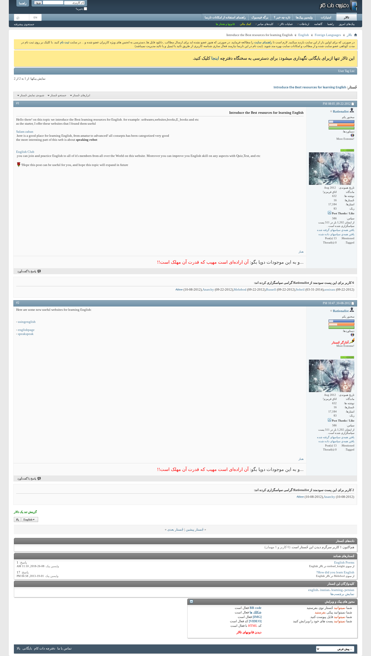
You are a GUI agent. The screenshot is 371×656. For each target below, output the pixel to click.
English (303, 35)
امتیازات (326, 17)
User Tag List (346, 71)
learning (337, 590)
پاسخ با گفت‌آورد (26, 271)
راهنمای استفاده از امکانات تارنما (225, 17)
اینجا (215, 58)
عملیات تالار (286, 23)
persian (349, 590)
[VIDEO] (255, 621)
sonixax (329, 289)
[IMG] (257, 617)
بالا (17, 519)
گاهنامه (318, 23)
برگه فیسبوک (259, 17)
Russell (271, 289)
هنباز (301, 251)
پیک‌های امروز (347, 23)
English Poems (344, 562)
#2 (17, 302)
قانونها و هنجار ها (225, 23)
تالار (346, 17)
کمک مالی (245, 23)
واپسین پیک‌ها (304, 17)
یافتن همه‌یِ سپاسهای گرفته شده (335, 229)
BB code (255, 608)
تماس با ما (64, 648)
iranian (325, 590)
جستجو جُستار (58, 95)
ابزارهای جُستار (81, 95)
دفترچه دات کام (44, 648)
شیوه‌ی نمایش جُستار (32, 95)
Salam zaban (24, 131)
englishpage (26, 330)
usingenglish (27, 322)
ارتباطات (304, 23)
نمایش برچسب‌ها (342, 594)
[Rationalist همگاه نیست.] (331, 168)
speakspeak (26, 334)
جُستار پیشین (195, 529)
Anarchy (208, 289)
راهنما (22, 3)
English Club (25, 152)
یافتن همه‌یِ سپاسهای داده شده (336, 234)
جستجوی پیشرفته (24, 24)
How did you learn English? (335, 572)
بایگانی (27, 648)
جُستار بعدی (175, 529)
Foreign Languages (328, 35)
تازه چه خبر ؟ (282, 17)
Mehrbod (240, 289)
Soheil (300, 289)
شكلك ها (255, 612)
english (313, 590)
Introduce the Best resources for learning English (310, 87)
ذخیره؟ (80, 9)
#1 (17, 103)
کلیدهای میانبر (265, 23)
